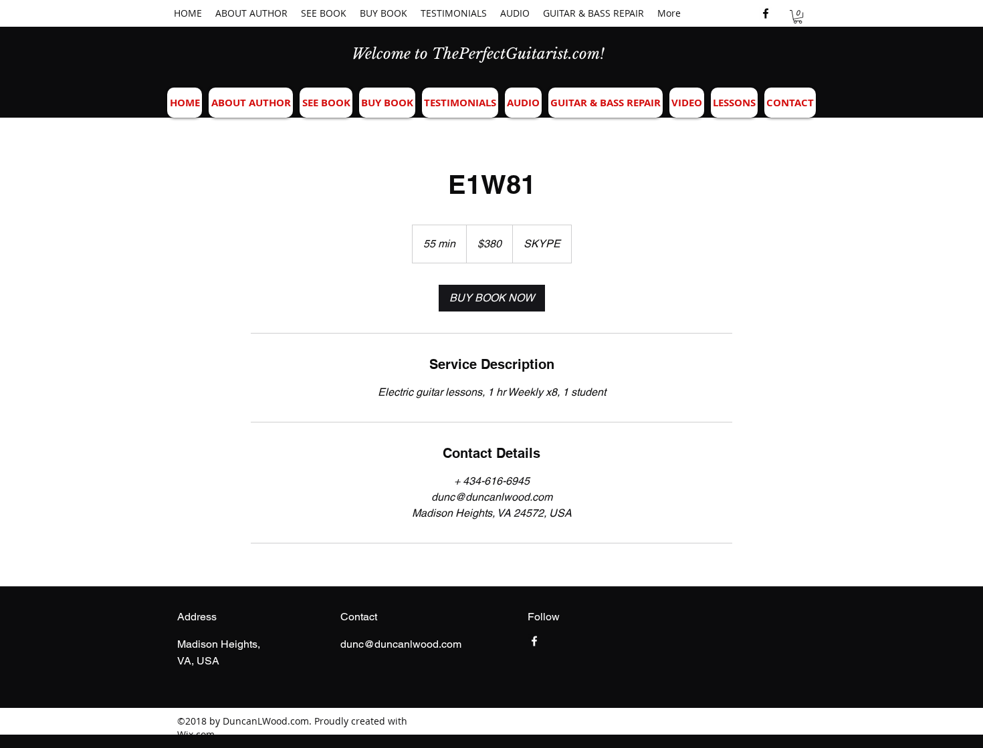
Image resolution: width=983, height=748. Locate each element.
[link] (492, 298)
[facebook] (765, 13)
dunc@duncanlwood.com (400, 644)
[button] (798, 16)
